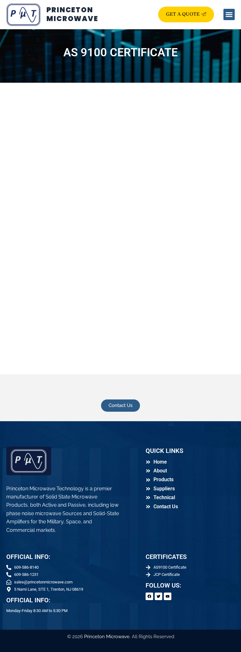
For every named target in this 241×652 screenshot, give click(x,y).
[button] (229, 14)
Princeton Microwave (107, 636)
